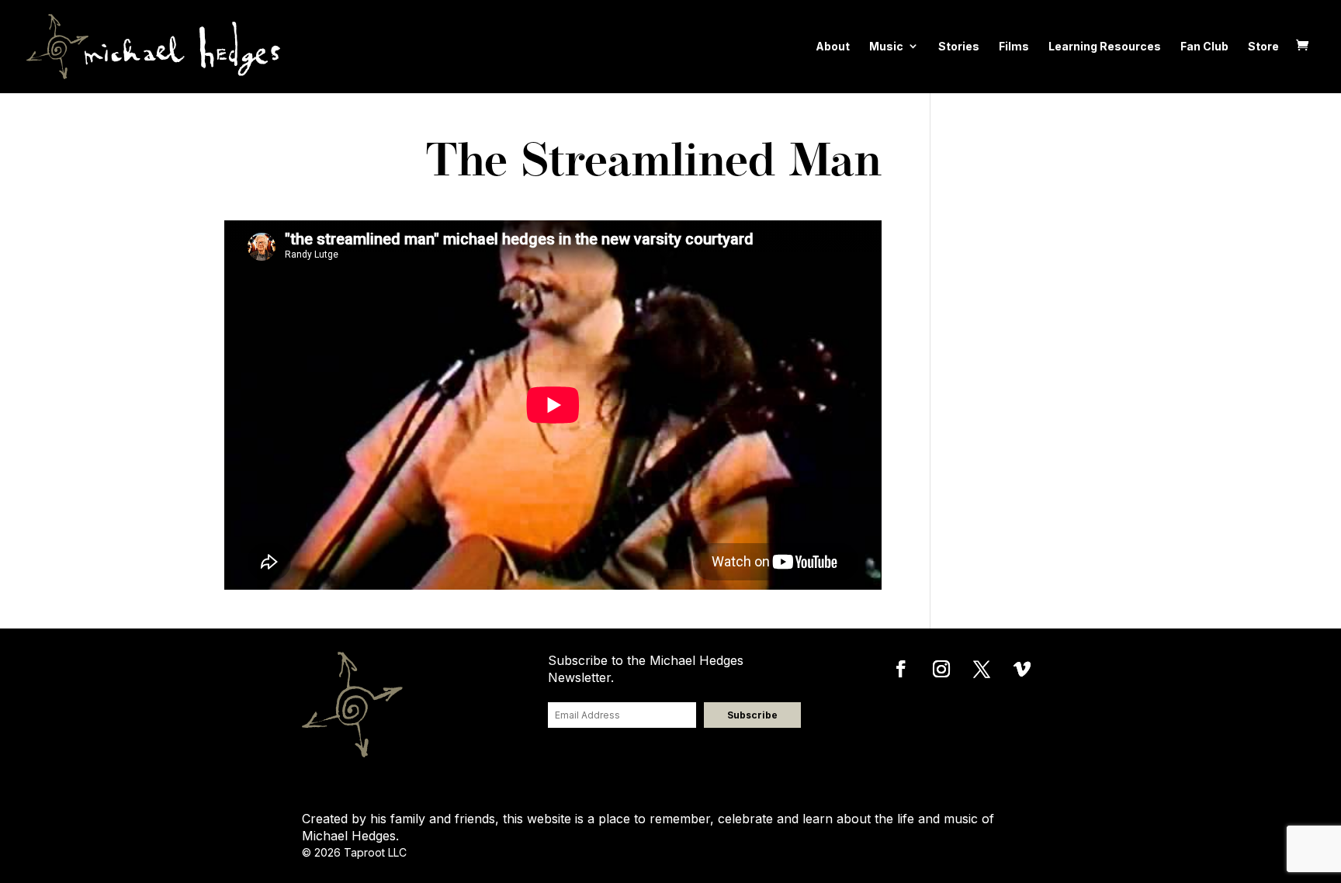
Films (1014, 46)
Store (1263, 46)
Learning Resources (1104, 46)
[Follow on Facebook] (901, 669)
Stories (958, 46)
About (833, 46)
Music (886, 46)
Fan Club (1204, 46)
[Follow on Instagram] (941, 669)
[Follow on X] (982, 669)
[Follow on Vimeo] (1022, 669)
